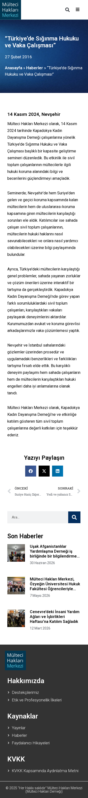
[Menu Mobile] (77, 9)
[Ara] (74, 517)
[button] (67, 10)
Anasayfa (13, 67)
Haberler (34, 67)
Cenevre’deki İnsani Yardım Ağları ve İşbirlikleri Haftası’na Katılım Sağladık (54, 616)
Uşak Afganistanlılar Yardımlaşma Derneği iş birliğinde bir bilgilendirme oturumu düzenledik (53, 551)
